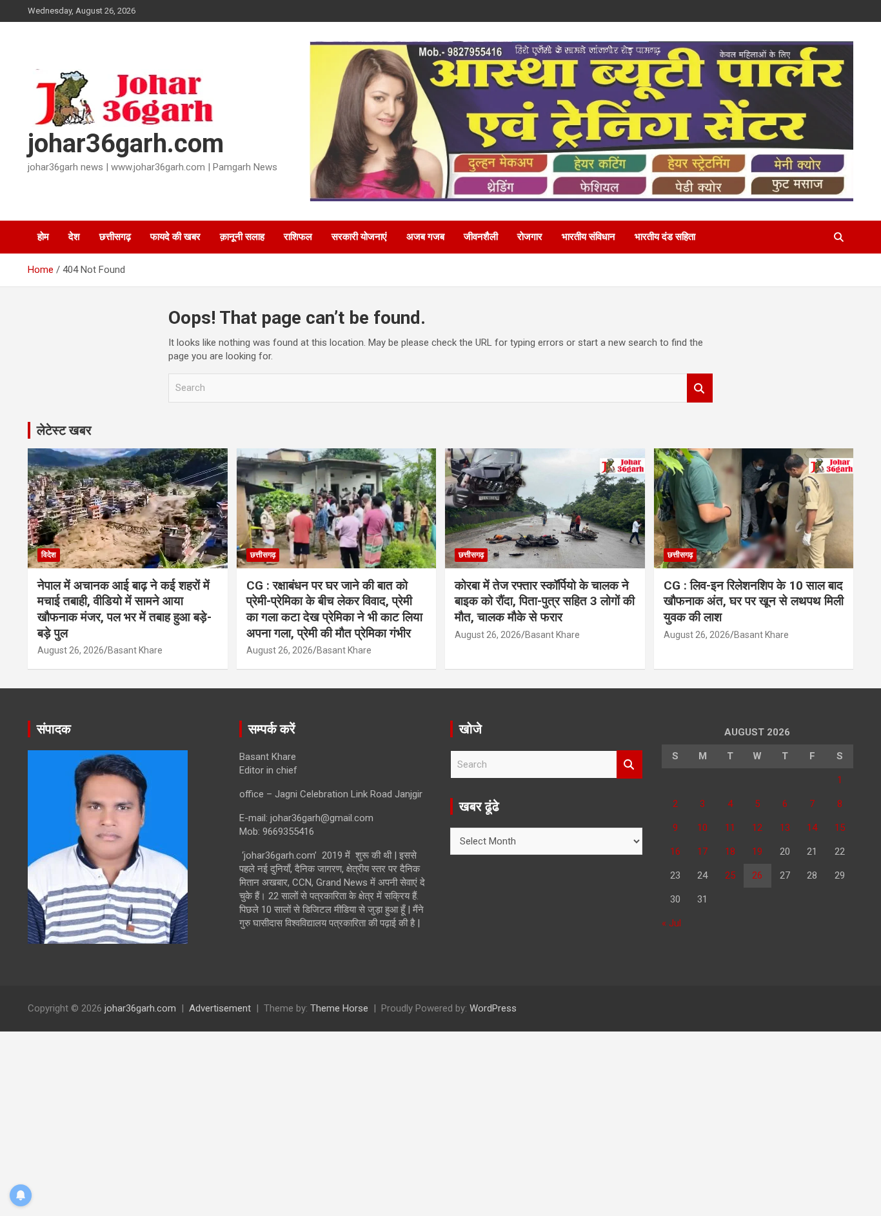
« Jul (671, 923)
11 (730, 827)
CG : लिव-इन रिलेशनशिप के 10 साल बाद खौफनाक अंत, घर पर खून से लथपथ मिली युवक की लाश (754, 601)
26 (757, 875)
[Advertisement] (387, 1122)
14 (812, 827)
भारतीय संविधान (588, 237)
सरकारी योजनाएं (359, 237)
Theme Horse (339, 1008)
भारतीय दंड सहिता (665, 237)
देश (74, 237)
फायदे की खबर (175, 237)
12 (757, 827)
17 (702, 851)
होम (43, 237)
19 (757, 851)
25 (730, 875)
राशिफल (298, 237)
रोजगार (529, 237)
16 (675, 851)
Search (700, 388)
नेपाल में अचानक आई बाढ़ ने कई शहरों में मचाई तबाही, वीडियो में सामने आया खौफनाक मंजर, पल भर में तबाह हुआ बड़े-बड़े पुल (124, 609)
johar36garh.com (126, 143)
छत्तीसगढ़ (115, 237)
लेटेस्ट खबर (64, 430)
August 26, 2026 (70, 650)
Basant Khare (135, 650)
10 (702, 827)
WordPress (493, 1008)
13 (785, 827)
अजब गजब (425, 237)
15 (840, 827)
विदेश (48, 554)
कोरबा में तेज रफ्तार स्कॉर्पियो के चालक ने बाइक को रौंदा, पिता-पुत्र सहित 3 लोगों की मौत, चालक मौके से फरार (545, 601)
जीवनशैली (481, 237)
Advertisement (220, 1008)
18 (730, 851)
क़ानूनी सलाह (242, 237)
